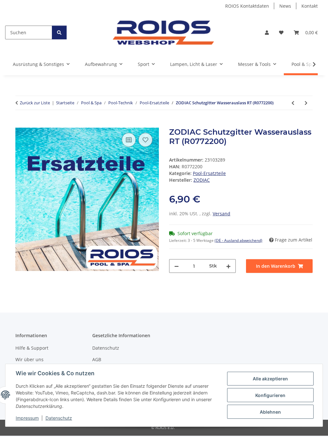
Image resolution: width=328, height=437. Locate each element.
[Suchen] (59, 32)
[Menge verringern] (176, 266)
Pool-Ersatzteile (209, 173)
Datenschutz (58, 418)
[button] (267, 32)
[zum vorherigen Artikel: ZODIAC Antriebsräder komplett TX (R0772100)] (292, 103)
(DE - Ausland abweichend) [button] (238, 240)
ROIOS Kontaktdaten (247, 6)
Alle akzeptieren (270, 378)
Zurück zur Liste (35, 103)
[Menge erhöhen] (228, 266)
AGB (96, 359)
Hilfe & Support (31, 348)
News (285, 6)
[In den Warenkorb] (20, 124)
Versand (221, 214)
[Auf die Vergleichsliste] (129, 140)
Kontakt (309, 6)
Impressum (27, 418)
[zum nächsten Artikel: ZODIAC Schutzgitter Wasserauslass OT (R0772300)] (306, 103)
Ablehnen (270, 412)
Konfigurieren (270, 395)
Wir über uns (29, 359)
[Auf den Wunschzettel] (145, 140)
